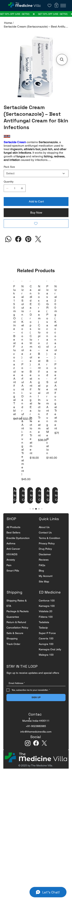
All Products (13, 532)
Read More (11, 165)
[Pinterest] (28, 244)
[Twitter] (38, 244)
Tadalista (44, 627)
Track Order (13, 649)
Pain (8, 570)
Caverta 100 (46, 644)
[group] (36, 397)
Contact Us (45, 538)
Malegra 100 (46, 660)
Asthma (10, 549)
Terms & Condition (49, 543)
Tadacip (43, 633)
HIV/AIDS (11, 560)
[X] (44, 749)
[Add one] (22, 194)
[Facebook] (18, 244)
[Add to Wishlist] (36, 229)
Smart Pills (12, 576)
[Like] (49, 5)
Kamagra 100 (47, 611)
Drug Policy (45, 554)
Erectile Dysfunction (18, 543)
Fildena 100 (46, 622)
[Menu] (63, 5)
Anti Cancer (13, 554)
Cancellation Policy (17, 633)
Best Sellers (13, 538)
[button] (56, 5)
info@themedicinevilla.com (36, 737)
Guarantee (12, 622)
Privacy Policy (47, 549)
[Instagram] (8, 244)
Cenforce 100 (47, 606)
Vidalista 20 (45, 617)
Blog (41, 576)
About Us (44, 532)
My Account (45, 581)
